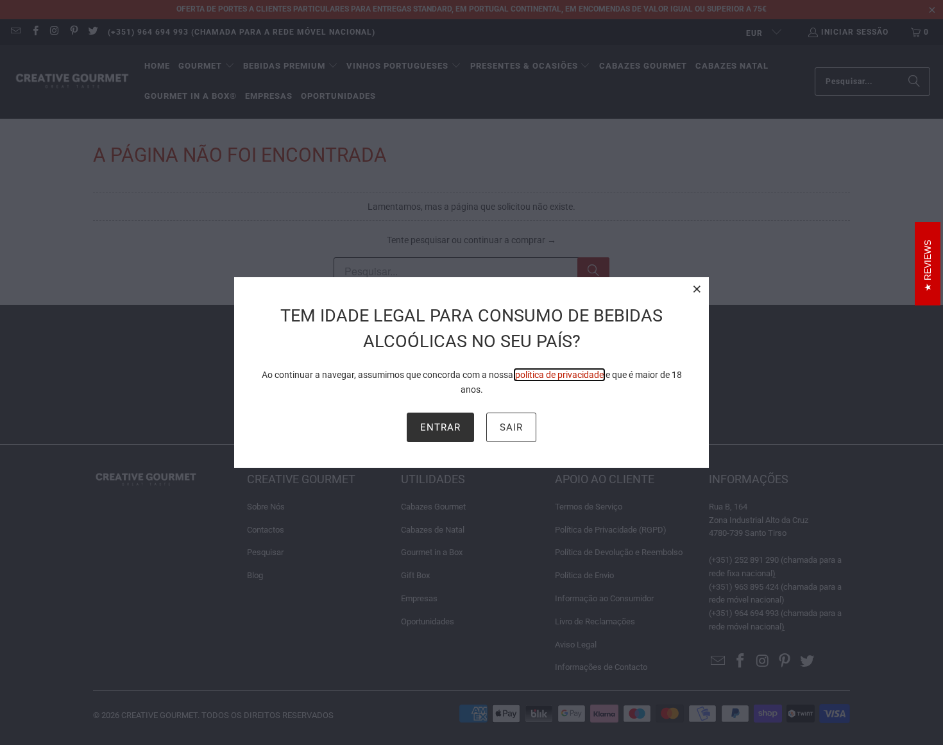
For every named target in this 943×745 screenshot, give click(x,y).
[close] (697, 288)
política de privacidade (559, 375)
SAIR (511, 427)
